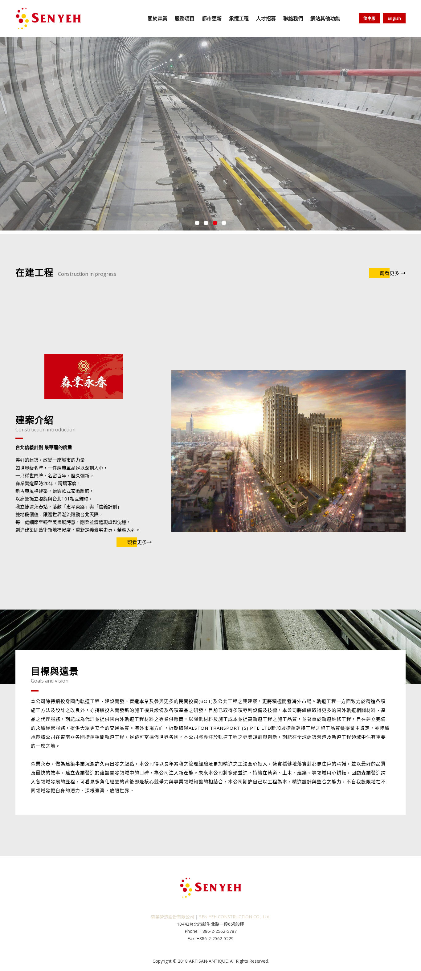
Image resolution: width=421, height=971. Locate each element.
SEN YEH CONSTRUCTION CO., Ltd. (234, 917)
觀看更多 (389, 273)
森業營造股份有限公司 (172, 917)
